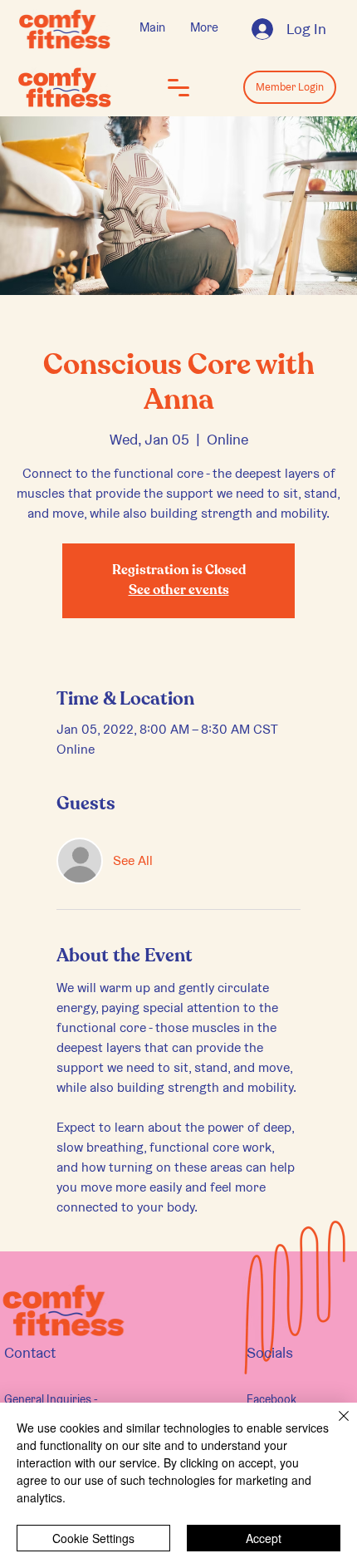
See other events (179, 590)
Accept (263, 1538)
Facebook (271, 1399)
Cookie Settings (93, 1538)
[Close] (334, 1426)
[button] (178, 87)
